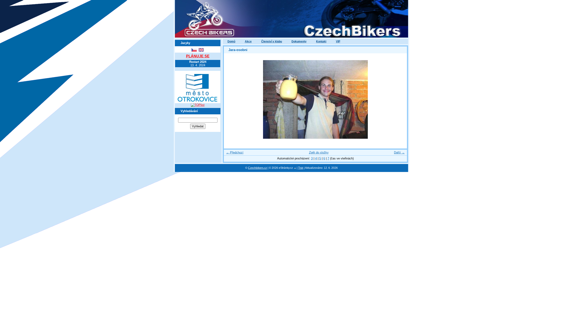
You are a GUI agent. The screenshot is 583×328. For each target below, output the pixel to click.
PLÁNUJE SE (198, 56)
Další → (399, 152)
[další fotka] (399, 99)
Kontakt (321, 41)
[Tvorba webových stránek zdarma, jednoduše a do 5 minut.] (295, 168)
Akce (248, 41)
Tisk (300, 168)
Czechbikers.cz (257, 168)
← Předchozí (234, 152)
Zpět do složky (319, 152)
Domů (231, 41)
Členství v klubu (271, 41)
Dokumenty (299, 41)
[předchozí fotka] (231, 99)
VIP (338, 41)
